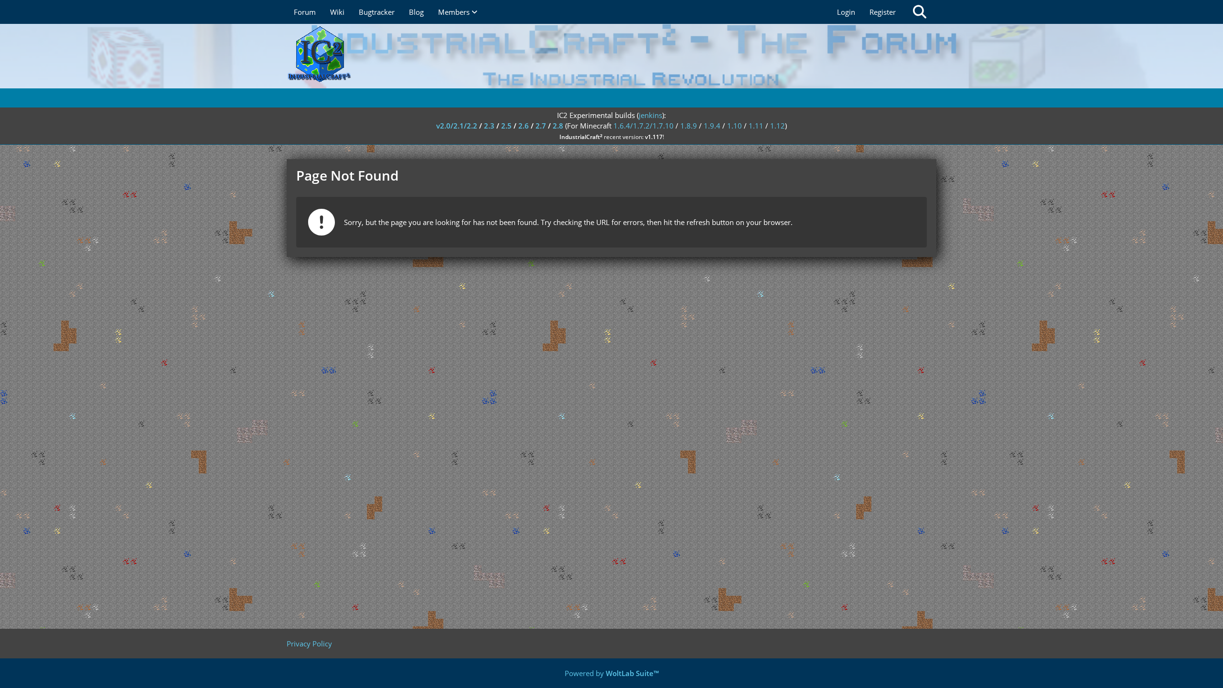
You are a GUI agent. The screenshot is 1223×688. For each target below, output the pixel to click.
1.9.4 (712, 125)
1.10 (734, 125)
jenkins (650, 115)
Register (882, 12)
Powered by (612, 673)
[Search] (919, 12)
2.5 (506, 125)
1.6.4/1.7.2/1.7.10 (643, 125)
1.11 (756, 125)
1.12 (777, 125)
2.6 (523, 125)
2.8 (558, 125)
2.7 (541, 125)
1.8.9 (688, 125)
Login (846, 12)
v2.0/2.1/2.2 (456, 125)
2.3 (489, 125)
